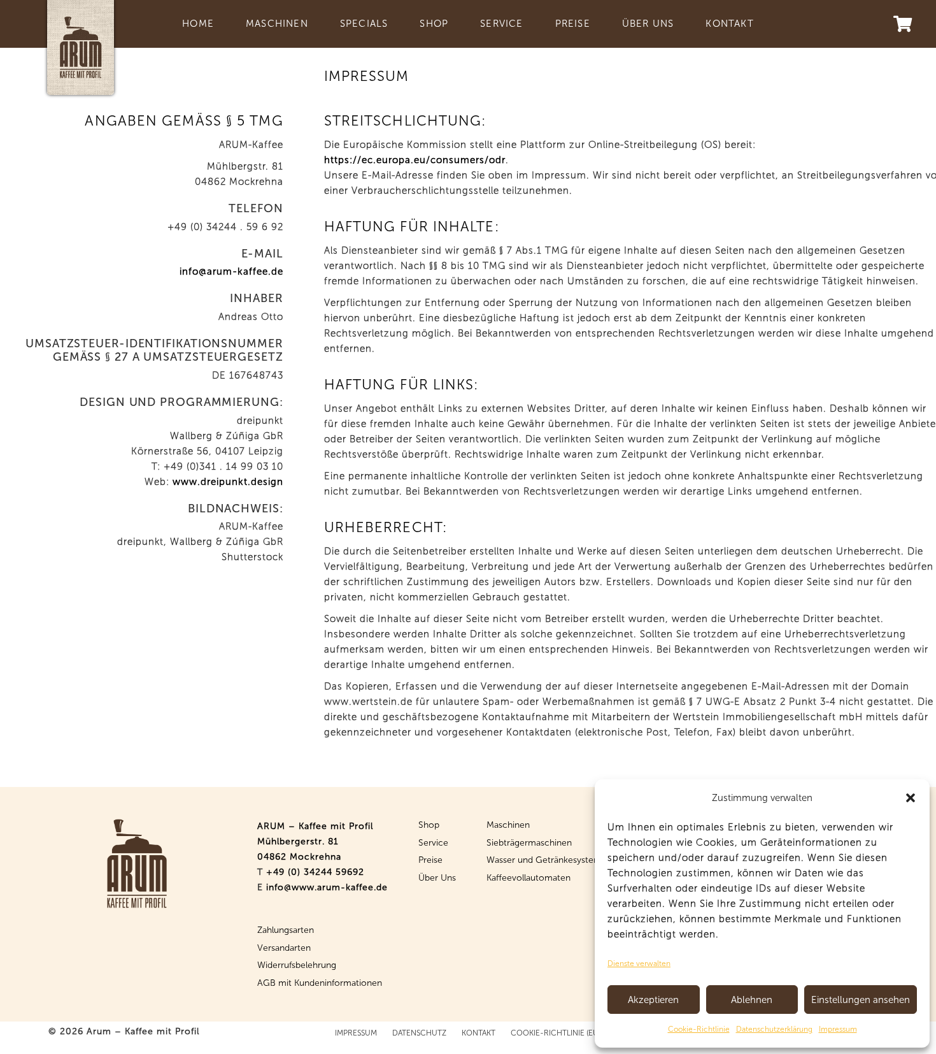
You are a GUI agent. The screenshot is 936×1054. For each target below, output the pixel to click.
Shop (428, 824)
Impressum (838, 1029)
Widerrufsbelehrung (296, 965)
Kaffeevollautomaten (528, 877)
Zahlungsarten (285, 930)
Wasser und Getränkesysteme (546, 860)
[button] (910, 797)
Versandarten (284, 947)
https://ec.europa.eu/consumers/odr (415, 160)
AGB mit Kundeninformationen (319, 983)
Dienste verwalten (638, 963)
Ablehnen (751, 1000)
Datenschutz (419, 1033)
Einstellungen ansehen (860, 1000)
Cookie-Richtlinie (699, 1029)
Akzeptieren (653, 1000)
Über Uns (437, 877)
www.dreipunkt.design (228, 481)
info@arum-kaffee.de (231, 271)
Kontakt (478, 1033)
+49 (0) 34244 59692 (315, 872)
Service (433, 842)
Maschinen (508, 824)
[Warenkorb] (902, 24)
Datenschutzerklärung (774, 1029)
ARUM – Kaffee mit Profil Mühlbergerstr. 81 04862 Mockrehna (315, 841)
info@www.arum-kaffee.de (327, 887)
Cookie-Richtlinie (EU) (555, 1033)
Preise (430, 860)
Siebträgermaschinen (529, 842)
